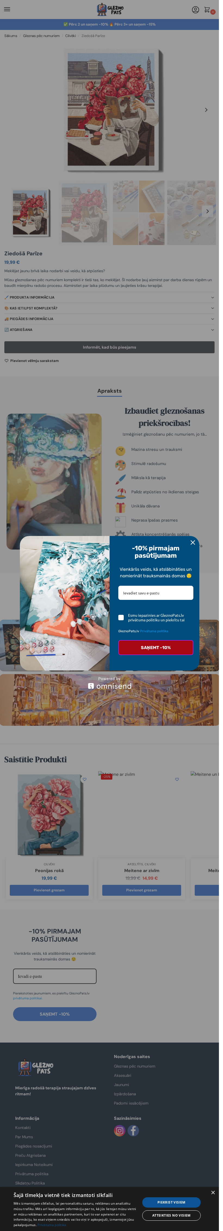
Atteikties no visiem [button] (171, 1215)
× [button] (213, 1193)
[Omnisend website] (109, 683)
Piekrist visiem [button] (171, 1202)
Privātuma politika (154, 631)
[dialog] (109, 1209)
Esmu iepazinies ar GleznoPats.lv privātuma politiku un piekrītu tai (156, 617)
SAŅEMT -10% (156, 647)
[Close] (192, 542)
